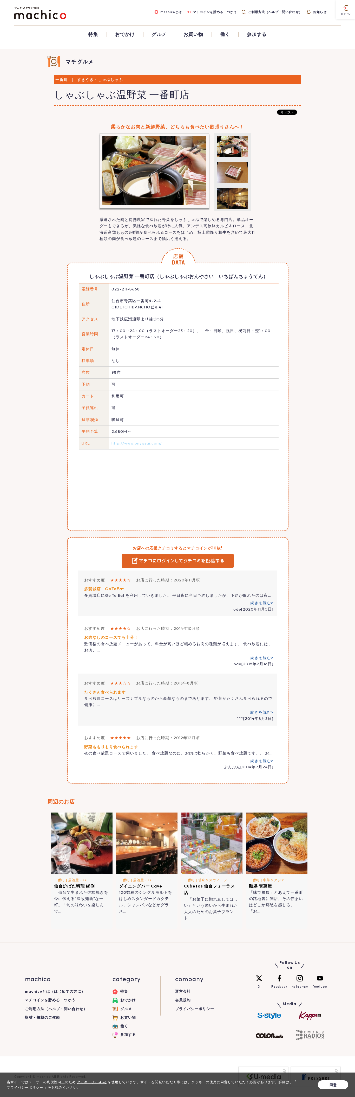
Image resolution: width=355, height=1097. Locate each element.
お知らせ (320, 12)
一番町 (59, 880)
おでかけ (125, 34)
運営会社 (183, 991)
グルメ (159, 34)
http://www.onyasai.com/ (136, 443)
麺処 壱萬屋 (260, 886)
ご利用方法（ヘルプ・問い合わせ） (275, 12)
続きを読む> (261, 602)
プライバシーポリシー (194, 1008)
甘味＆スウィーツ (212, 880)
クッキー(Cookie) (92, 1082)
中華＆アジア (274, 880)
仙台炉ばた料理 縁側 (74, 886)
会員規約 (183, 1000)
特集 (93, 34)
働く (225, 34)
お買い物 (193, 34)
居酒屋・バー (79, 880)
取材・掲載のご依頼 (42, 1017)
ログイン (345, 14)
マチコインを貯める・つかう (215, 12)
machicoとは (171, 12)
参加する (257, 34)
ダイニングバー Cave (140, 886)
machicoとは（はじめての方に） (55, 991)
